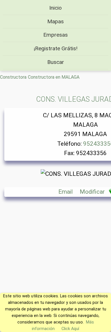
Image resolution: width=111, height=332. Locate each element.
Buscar (55, 62)
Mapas (55, 21)
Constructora (13, 77)
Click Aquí (70, 328)
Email (65, 191)
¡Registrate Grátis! (55, 48)
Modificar (92, 191)
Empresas (55, 35)
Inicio (55, 8)
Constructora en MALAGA (53, 77)
